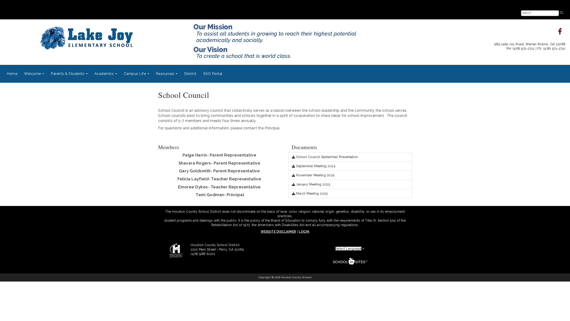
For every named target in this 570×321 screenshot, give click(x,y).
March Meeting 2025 (311, 193)
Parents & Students (68, 74)
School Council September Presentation (326, 157)
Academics (104, 74)
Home (12, 74)
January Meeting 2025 (312, 184)
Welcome (33, 74)
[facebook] (560, 32)
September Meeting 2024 (315, 166)
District (190, 74)
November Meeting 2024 (315, 175)
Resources (165, 74)
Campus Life (135, 74)
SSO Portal (212, 74)
